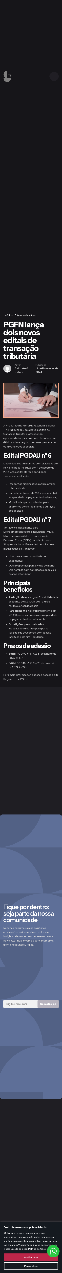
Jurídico (8, 315)
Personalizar (31, 1265)
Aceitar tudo (31, 1257)
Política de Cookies (38, 1248)
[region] (31, 1247)
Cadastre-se (48, 1003)
